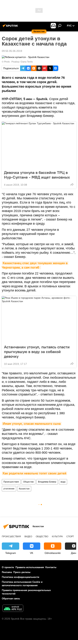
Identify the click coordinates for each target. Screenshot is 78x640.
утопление (9, 488)
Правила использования (29, 567)
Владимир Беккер (47, 482)
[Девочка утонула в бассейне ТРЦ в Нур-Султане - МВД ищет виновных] (39, 145)
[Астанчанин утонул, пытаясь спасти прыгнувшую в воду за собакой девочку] (39, 319)
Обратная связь (11, 598)
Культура (57, 536)
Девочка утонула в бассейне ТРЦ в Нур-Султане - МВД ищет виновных (37, 175)
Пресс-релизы (21, 572)
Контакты (50, 567)
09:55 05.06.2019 (12, 50)
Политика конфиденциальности (20, 577)
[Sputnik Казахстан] (11, 27)
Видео (28, 536)
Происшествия (11, 482)
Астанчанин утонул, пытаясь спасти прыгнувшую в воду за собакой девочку (37, 352)
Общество (28, 482)
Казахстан (24, 488)
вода (63, 482)
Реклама (7, 572)
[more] (72, 184)
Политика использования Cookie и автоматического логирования (22, 583)
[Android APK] (13, 609)
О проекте (8, 567)
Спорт (70, 536)
